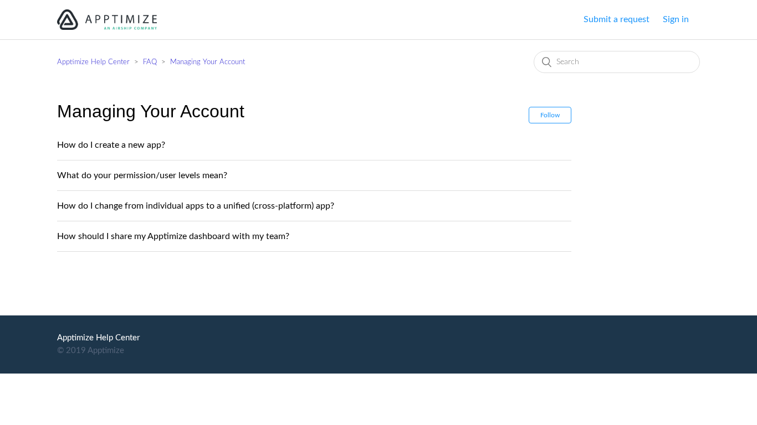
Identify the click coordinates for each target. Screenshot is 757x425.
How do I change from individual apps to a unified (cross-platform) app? (195, 205)
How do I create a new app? (111, 145)
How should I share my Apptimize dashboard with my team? (173, 236)
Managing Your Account (207, 62)
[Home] (107, 19)
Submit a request (616, 19)
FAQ (150, 62)
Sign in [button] (676, 19)
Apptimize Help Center (93, 62)
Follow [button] (550, 115)
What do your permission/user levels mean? (142, 175)
